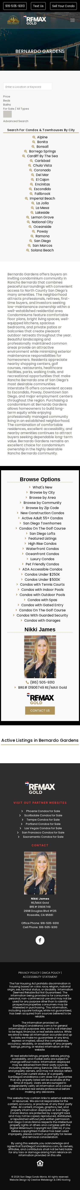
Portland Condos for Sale (43, 824)
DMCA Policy (51, 973)
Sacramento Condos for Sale (43, 837)
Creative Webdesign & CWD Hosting (50, 1179)
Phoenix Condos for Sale (43, 811)
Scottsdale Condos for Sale (43, 815)
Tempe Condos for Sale (43, 820)
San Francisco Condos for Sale (43, 832)
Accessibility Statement (40, 977)
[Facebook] (40, 940)
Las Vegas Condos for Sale (43, 828)
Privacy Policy (28, 973)
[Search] (7, 114)
